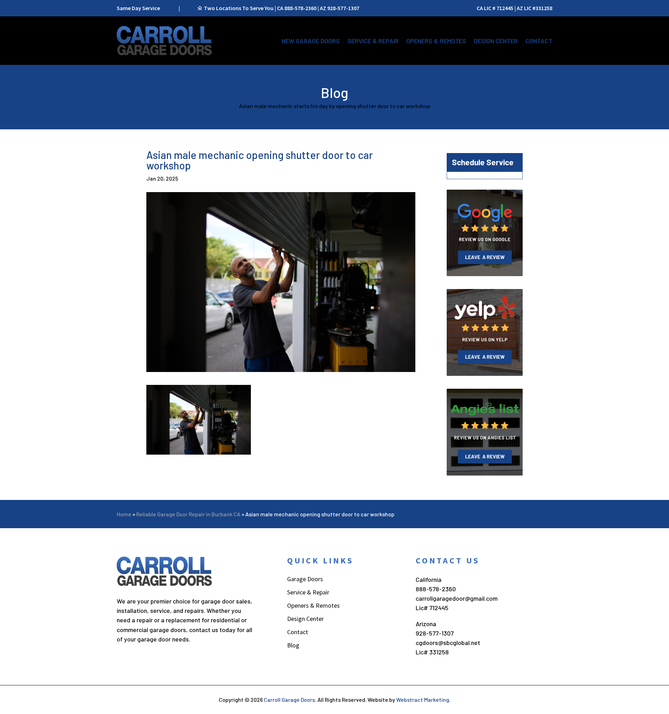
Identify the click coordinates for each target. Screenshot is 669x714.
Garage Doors (305, 580)
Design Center (496, 41)
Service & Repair (373, 41)
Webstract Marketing (422, 699)
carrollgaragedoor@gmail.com (457, 598)
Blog (293, 646)
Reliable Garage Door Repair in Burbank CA (188, 514)
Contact (538, 41)
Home (124, 514)
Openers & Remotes (436, 41)
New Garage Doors (311, 41)
